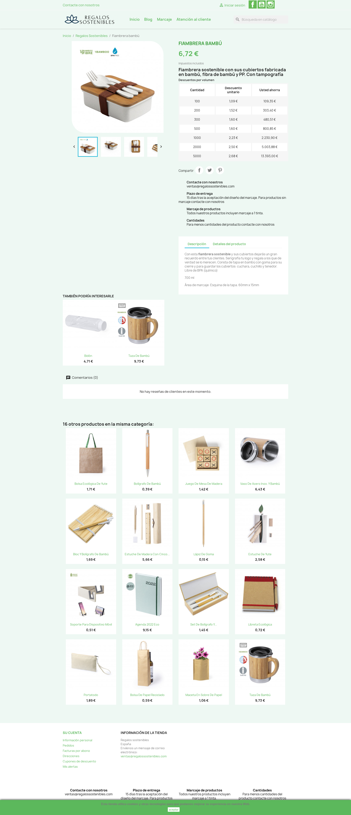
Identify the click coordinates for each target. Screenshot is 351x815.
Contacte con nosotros (81, 5)
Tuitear (210, 170)
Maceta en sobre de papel (203, 695)
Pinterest (220, 170)
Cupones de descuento (79, 761)
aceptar (174, 809)
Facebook (253, 4)
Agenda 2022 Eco (147, 624)
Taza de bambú (139, 356)
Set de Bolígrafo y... (203, 624)
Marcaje (164, 19)
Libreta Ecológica (260, 624)
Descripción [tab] (197, 244)
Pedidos (68, 745)
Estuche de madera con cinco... (147, 554)
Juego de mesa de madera (203, 484)
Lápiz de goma (204, 554)
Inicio (135, 19)
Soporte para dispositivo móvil (91, 624)
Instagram (270, 4)
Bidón (88, 356)
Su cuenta (72, 733)
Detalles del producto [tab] (229, 244)
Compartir (199, 170)
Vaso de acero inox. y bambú (260, 484)
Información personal (77, 740)
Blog (148, 19)
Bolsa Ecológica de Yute (91, 484)
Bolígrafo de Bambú (147, 484)
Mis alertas (70, 766)
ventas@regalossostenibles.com (144, 756)
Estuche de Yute (260, 554)
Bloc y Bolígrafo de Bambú (91, 554)
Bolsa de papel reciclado (147, 695)
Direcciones (71, 756)
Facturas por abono (76, 751)
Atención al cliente (194, 19)
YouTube (262, 4)
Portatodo (91, 695)
